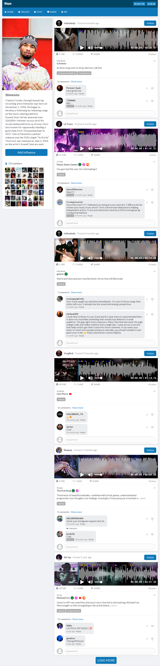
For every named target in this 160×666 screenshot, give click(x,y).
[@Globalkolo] (41, 192)
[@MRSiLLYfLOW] (30, 203)
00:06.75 (70, 539)
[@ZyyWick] (24, 203)
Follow (150, 23)
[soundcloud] (87, 164)
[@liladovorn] (24, 181)
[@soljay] (7, 198)
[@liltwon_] (18, 192)
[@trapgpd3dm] (35, 175)
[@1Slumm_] (18, 186)
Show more (76, 81)
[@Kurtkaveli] (30, 175)
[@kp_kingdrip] (13, 203)
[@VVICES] (41, 175)
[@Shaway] (13, 181)
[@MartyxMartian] (18, 169)
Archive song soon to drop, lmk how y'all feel (79, 68)
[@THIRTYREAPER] (41, 198)
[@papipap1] (24, 186)
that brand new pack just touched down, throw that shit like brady (90, 278)
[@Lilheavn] (41, 169)
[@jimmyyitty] (30, 169)
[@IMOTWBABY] (35, 186)
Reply (81, 93)
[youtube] (70, 394)
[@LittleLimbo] (24, 198)
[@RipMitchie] (18, 203)
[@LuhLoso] (35, 169)
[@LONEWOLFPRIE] (7, 186)
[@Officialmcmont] (24, 169)
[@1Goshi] (7, 203)
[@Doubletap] (18, 198)
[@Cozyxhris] (35, 198)
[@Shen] (30, 198)
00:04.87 (70, 106)
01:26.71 (70, 216)
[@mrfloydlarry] (7, 181)
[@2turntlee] (7, 169)
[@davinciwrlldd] (30, 181)
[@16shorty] (41, 203)
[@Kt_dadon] (35, 192)
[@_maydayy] (13, 192)
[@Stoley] (13, 169)
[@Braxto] (18, 175)
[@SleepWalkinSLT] (30, 192)
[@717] (13, 175)
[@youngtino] (30, 186)
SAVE (80, 155)
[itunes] (83, 164)
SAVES (79, 54)
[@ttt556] (41, 186)
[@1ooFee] (24, 192)
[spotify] (79, 164)
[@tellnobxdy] (18, 181)
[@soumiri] (7, 192)
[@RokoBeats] (24, 175)
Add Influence (26, 152)
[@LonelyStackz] (13, 186)
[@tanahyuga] (13, 198)
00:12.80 (70, 195)
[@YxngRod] (35, 203)
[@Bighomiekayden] (7, 175)
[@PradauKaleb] (41, 181)
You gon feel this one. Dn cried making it (77, 169)
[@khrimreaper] (35, 181)
